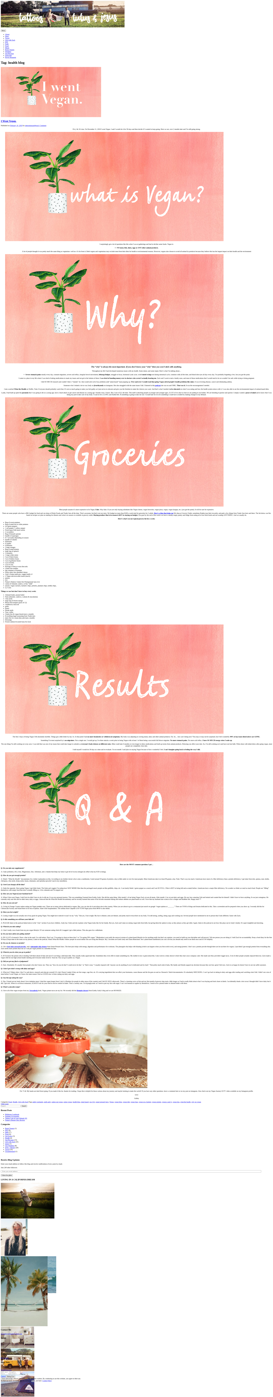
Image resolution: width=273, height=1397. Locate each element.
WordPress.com (6, 1370)
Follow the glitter (7, 1175)
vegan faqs (134, 1102)
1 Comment (42, 125)
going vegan (68, 1102)
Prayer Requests (10, 57)
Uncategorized (10, 1151)
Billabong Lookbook (12, 1114)
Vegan (111, 1102)
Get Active (8, 1136)
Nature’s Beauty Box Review (15, 1120)
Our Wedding (9, 1146)
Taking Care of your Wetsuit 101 (16, 1118)
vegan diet (126, 1102)
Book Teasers (9, 50)
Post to (23, 1374)
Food (7, 46)
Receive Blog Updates (10, 1160)
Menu (3, 30)
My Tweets (4, 1358)
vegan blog (118, 1102)
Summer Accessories (12, 1116)
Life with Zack (10, 40)
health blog (76, 1102)
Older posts (5, 1104)
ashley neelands (37, 1102)
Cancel (3, 1376)
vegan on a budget (145, 1102)
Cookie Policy (47, 1381)
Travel (7, 38)
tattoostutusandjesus (31, 125)
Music (7, 48)
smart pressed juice (102, 1102)
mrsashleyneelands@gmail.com (11, 1334)
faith (6, 1132)
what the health (185, 1102)
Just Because (9, 53)
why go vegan (196, 1102)
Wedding (8, 52)
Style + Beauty (10, 1148)
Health (15, 1102)
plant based (85, 1102)
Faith (7, 44)
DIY (6, 42)
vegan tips (176, 1102)
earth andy (47, 1102)
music (7, 1144)
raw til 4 (92, 1102)
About (7, 34)
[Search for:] (11, 1106)
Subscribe (8, 55)
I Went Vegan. (8, 121)
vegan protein (156, 1102)
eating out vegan (57, 1102)
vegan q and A (167, 1102)
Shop (7, 36)
